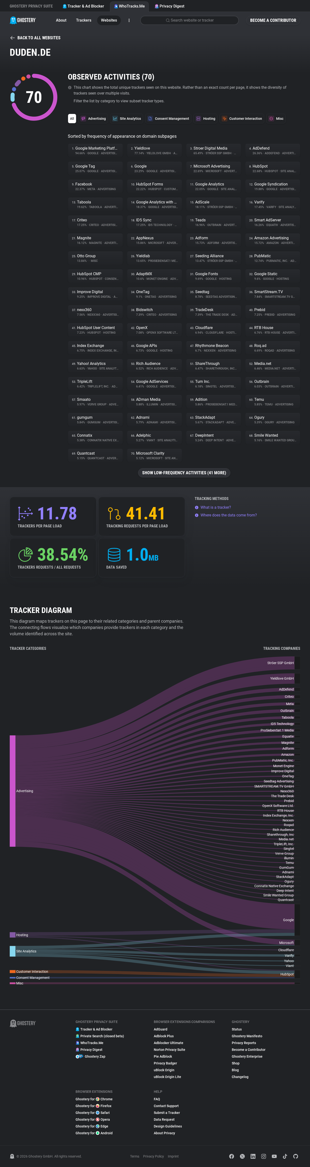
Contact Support (166, 1106)
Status (237, 1029)
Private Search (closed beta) (102, 1036)
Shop (236, 1063)
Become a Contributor (273, 20)
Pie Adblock (163, 1056)
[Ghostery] (23, 20)
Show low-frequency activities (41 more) (184, 472)
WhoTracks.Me (132, 6)
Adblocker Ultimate (168, 1043)
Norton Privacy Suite (169, 1050)
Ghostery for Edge (92, 1126)
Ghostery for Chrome (94, 1099)
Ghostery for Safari (93, 1113)
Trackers (83, 20)
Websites (109, 20)
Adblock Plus (164, 1036)
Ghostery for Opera (93, 1119)
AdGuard (160, 1029)
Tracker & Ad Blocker (86, 6)
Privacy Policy (153, 1156)
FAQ (157, 1099)
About (61, 20)
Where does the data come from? (229, 515)
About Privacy (164, 1133)
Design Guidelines (168, 1126)
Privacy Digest (172, 6)
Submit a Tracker (167, 1113)
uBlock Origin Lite (167, 1077)
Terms (134, 1156)
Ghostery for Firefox (93, 1106)
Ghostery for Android (94, 1133)
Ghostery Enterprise (247, 1056)
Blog (235, 1070)
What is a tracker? (216, 507)
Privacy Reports (244, 1043)
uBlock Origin (164, 1070)
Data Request (164, 1119)
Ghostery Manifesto (247, 1036)
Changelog (240, 1077)
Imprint (173, 1156)
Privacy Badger (165, 1063)
